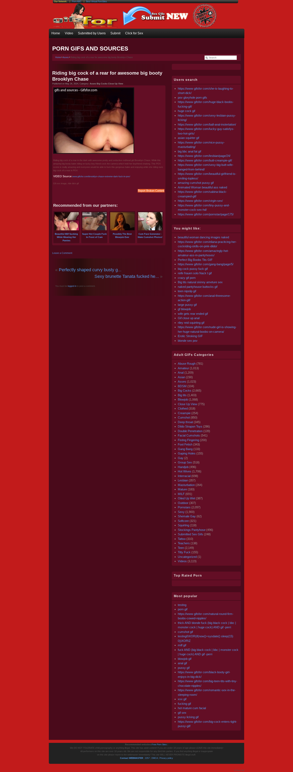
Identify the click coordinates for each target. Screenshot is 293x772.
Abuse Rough (187, 363)
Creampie (184, 413)
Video (69, 33)
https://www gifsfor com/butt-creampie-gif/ (205, 160)
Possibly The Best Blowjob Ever (122, 235)
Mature (182, 489)
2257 (147, 758)
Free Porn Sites (159, 744)
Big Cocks (184, 390)
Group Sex (185, 462)
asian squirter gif (188, 138)
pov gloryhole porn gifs (192, 97)
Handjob (183, 467)
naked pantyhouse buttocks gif (197, 286)
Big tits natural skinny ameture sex (200, 282)
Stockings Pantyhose (191, 529)
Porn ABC (76, 1)
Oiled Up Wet (186, 498)
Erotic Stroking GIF (190, 336)
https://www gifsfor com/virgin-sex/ (200, 200)
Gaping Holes (187, 453)
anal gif (182, 663)
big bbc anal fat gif (189, 151)
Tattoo (182, 538)
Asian (181, 377)
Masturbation (186, 485)
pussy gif (184, 667)
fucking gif (184, 703)
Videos (182, 561)
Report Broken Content (151, 190)
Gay (180, 458)
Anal (181, 372)
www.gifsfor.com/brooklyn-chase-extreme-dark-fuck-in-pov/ (101, 176)
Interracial (184, 476)
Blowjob (183, 399)
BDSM (182, 386)
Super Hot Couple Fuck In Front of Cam (94, 235)
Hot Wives (184, 471)
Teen (181, 547)
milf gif (182, 645)
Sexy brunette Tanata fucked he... (126, 276)
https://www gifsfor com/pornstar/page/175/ (206, 214)
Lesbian (183, 480)
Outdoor (183, 503)
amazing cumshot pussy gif (196, 182)
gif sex (182, 712)
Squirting (183, 525)
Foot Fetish (185, 444)
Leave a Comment (62, 253)
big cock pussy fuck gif (193, 268)
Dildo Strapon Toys (190, 426)
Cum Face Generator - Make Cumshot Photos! (150, 235)
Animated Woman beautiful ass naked (202, 187)
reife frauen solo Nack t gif (195, 273)
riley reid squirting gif (191, 322)
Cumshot (184, 417)
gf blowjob (184, 309)
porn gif (182, 609)
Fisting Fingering (188, 440)
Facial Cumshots (189, 435)
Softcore (183, 521)
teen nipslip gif (187, 291)
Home (55, 33)
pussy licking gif (188, 717)
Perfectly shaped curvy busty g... (90, 269)
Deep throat (185, 422)
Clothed (183, 408)
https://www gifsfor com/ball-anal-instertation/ (207, 124)
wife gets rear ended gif (193, 313)
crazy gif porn (187, 277)
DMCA (154, 758)
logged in (71, 286)
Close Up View (187, 404)
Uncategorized (187, 556)
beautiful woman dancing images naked (203, 237)
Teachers (184, 543)
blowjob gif (184, 658)
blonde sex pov (188, 340)
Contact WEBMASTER (131, 758)
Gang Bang (185, 449)
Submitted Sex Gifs (190, 534)
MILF (181, 494)
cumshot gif (185, 631)
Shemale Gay (187, 516)
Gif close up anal (189, 318)
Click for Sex (134, 33)
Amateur (183, 368)
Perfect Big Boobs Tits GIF (195, 259)
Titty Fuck (184, 552)
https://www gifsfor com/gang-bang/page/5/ (205, 264)
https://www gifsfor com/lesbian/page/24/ (204, 155)
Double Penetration (190, 431)
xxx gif (182, 699)
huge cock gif (186, 111)
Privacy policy (166, 758)
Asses (66, 57)
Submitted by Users (92, 33)
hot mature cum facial (192, 708)
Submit (115, 33)
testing (182, 605)
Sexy (181, 512)
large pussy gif (187, 304)
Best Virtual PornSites (96, 1)
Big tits (182, 395)
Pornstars (184, 507)
